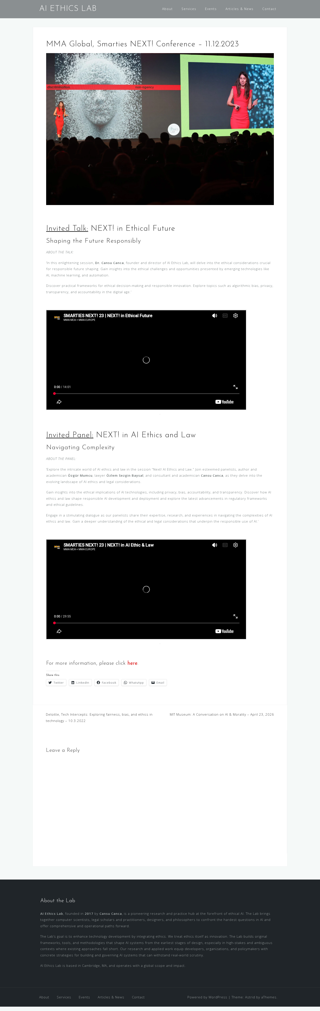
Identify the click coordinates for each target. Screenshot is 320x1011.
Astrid (250, 997)
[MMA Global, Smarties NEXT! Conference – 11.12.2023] (160, 128)
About (167, 9)
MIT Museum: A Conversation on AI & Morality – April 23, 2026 (222, 714)
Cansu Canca (110, 913)
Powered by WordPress (207, 997)
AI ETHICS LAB (68, 9)
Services (189, 9)
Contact (269, 9)
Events (211, 9)
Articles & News (240, 9)
